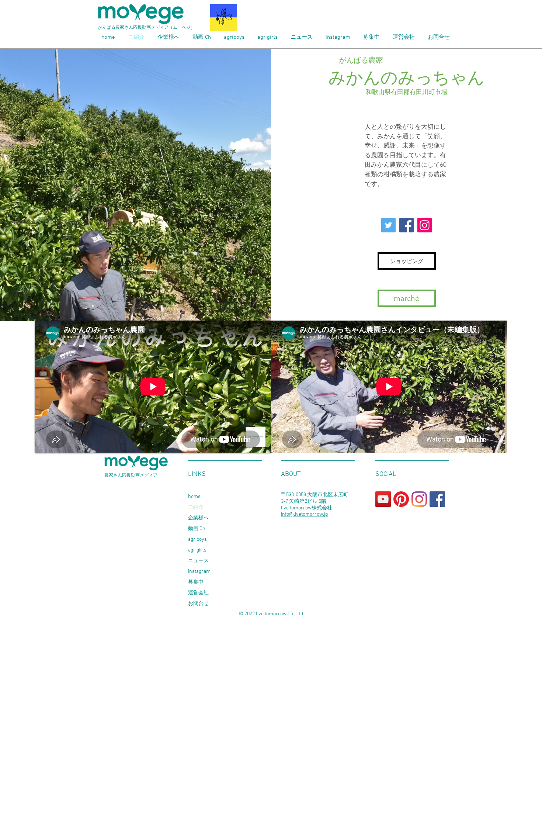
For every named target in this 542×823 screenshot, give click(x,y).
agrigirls (197, 550)
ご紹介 (196, 507)
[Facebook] (406, 225)
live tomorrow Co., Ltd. (282, 614)
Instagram (199, 571)
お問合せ (198, 604)
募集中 (196, 582)
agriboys (197, 539)
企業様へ (198, 518)
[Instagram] (424, 225)
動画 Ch (196, 529)
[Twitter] (388, 225)
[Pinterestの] (401, 499)
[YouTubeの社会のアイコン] (383, 499)
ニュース (198, 561)
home (194, 497)
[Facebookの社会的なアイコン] (437, 499)
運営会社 (198, 593)
